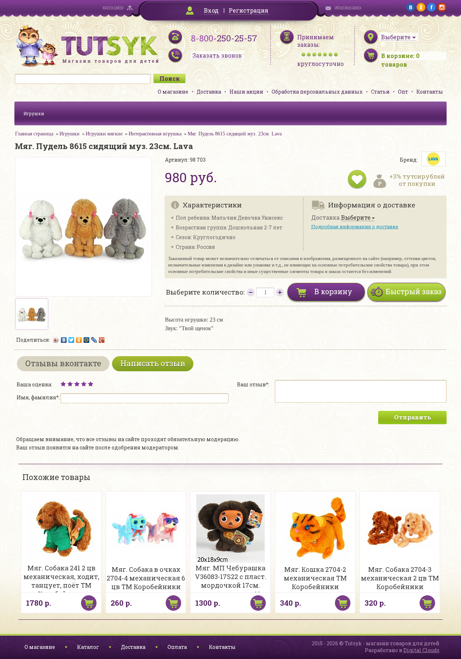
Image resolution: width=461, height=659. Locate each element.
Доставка (209, 91)
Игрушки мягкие (104, 133)
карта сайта (113, 7)
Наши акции (246, 91)
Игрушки (33, 113)
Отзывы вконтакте (63, 363)
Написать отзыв (152, 363)
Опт (403, 91)
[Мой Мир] (86, 340)
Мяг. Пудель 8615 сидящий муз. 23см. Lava (235, 133)
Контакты (429, 91)
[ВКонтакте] (64, 340)
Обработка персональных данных (317, 91)
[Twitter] (71, 340)
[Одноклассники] (79, 340)
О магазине (173, 91)
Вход (211, 10)
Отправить (412, 417)
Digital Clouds (421, 650)
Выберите (356, 217)
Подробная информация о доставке (354, 226)
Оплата (177, 647)
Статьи (380, 91)
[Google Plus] (102, 340)
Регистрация (248, 10)
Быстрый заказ (414, 291)
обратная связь (348, 7)
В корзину (333, 291)
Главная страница (34, 133)
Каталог (88, 647)
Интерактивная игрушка (155, 133)
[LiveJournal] (94, 340)
